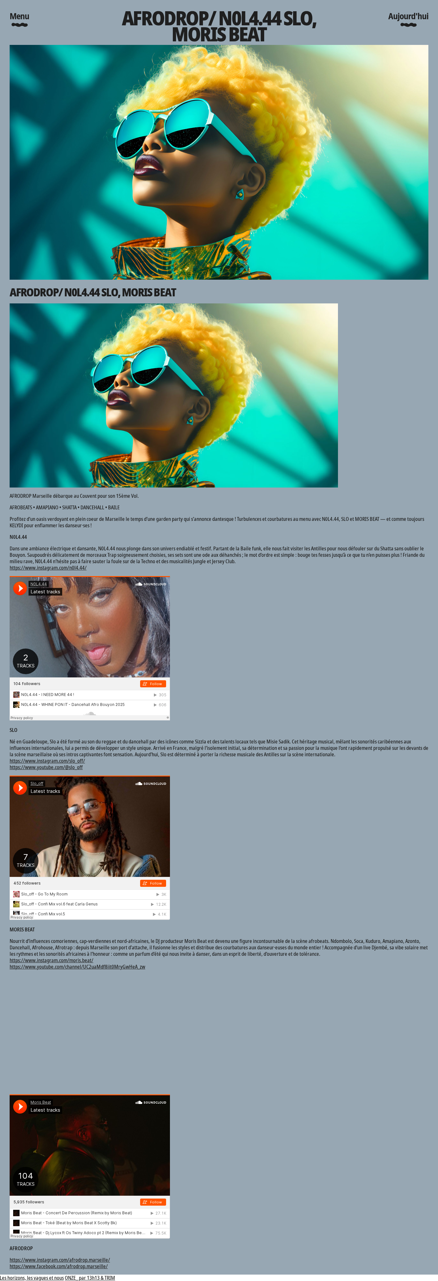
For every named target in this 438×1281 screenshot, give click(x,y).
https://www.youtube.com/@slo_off (46, 767)
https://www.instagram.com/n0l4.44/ (48, 567)
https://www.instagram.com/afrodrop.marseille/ (60, 1259)
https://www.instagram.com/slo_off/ (47, 760)
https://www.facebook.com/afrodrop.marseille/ (59, 1266)
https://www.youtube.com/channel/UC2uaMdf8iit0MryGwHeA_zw (77, 966)
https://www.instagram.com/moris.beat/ (51, 960)
